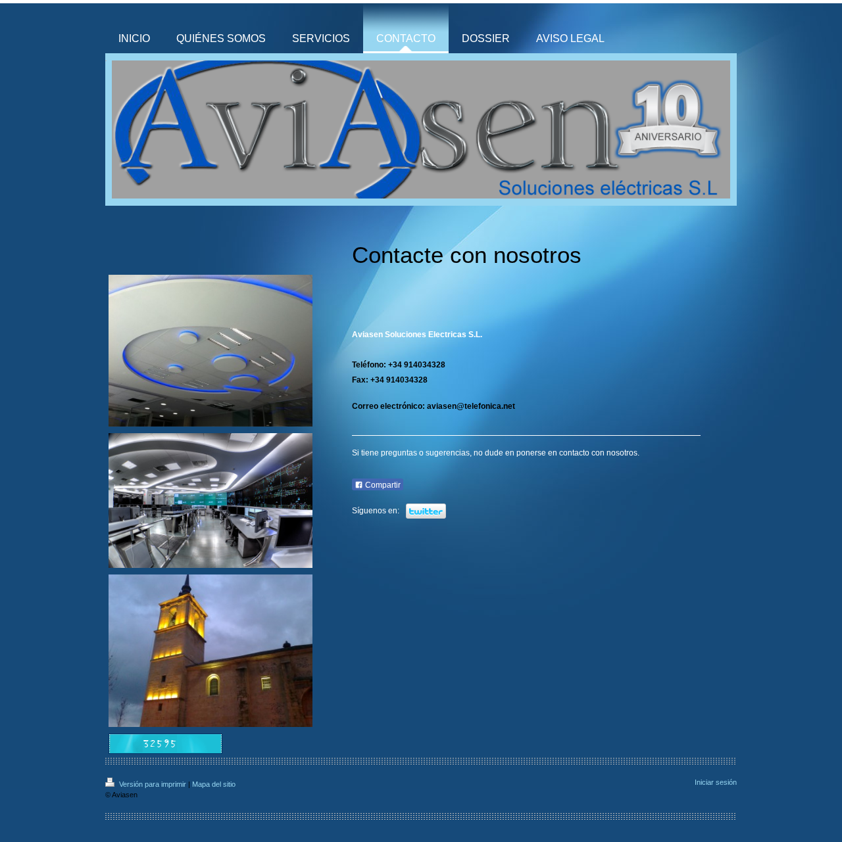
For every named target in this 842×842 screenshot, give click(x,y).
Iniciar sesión (716, 782)
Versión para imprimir (152, 784)
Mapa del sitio (213, 784)
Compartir (382, 485)
